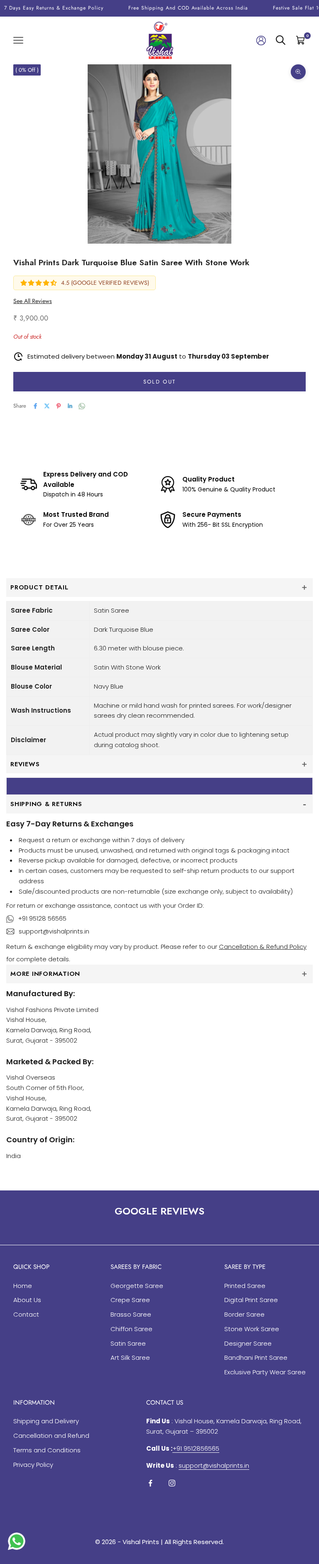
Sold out (159, 382)
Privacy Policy (33, 1464)
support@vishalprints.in (54, 931)
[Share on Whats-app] (82, 406)
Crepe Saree (130, 1299)
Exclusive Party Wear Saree (265, 1372)
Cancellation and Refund (51, 1435)
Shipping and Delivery (46, 1421)
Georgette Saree (136, 1285)
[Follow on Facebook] (150, 1483)
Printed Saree (244, 1285)
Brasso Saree (130, 1314)
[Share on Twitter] (47, 406)
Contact (26, 1314)
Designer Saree (248, 1343)
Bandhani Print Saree (255, 1357)
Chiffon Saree (131, 1329)
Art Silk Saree (130, 1357)
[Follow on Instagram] (172, 1483)
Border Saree (244, 1314)
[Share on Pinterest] (58, 406)
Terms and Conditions (47, 1450)
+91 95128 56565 (42, 918)
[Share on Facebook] (35, 406)
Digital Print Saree (251, 1299)
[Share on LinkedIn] (70, 406)
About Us (27, 1299)
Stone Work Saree (251, 1329)
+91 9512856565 (195, 1448)
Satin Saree (128, 1343)
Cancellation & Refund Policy (263, 946)
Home (22, 1285)
